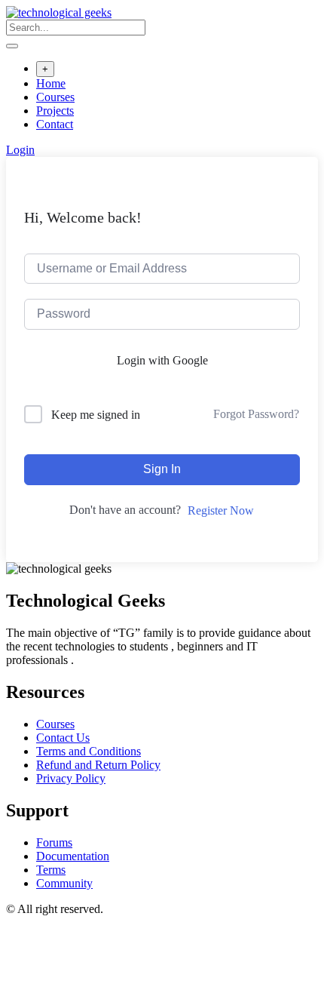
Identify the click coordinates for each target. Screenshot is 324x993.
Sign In (162, 469)
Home (51, 83)
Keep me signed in (95, 414)
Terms (51, 869)
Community (64, 883)
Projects (55, 110)
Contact (54, 124)
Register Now (221, 510)
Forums (54, 842)
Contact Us (63, 737)
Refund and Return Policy (98, 764)
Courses (55, 97)
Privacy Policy (70, 778)
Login (20, 149)
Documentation (72, 856)
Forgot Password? (256, 413)
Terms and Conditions (88, 751)
